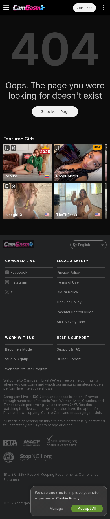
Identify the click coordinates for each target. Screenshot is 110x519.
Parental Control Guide (75, 312)
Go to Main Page (55, 111)
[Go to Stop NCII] (36, 457)
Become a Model (19, 349)
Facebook (19, 272)
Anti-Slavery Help (71, 322)
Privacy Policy (68, 272)
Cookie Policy (67, 498)
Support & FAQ (69, 349)
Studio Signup (16, 359)
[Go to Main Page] (33, 8)
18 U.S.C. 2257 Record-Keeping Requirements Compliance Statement (50, 477)
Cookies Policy (69, 302)
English (84, 245)
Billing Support (69, 359)
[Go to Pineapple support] (9, 457)
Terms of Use (68, 282)
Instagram (19, 282)
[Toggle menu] (6, 7)
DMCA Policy (67, 292)
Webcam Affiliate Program (26, 369)
